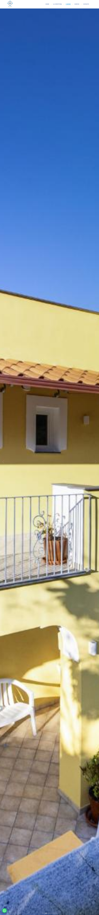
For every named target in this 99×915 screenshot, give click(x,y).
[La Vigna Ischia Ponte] (10, 7)
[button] (4, 910)
